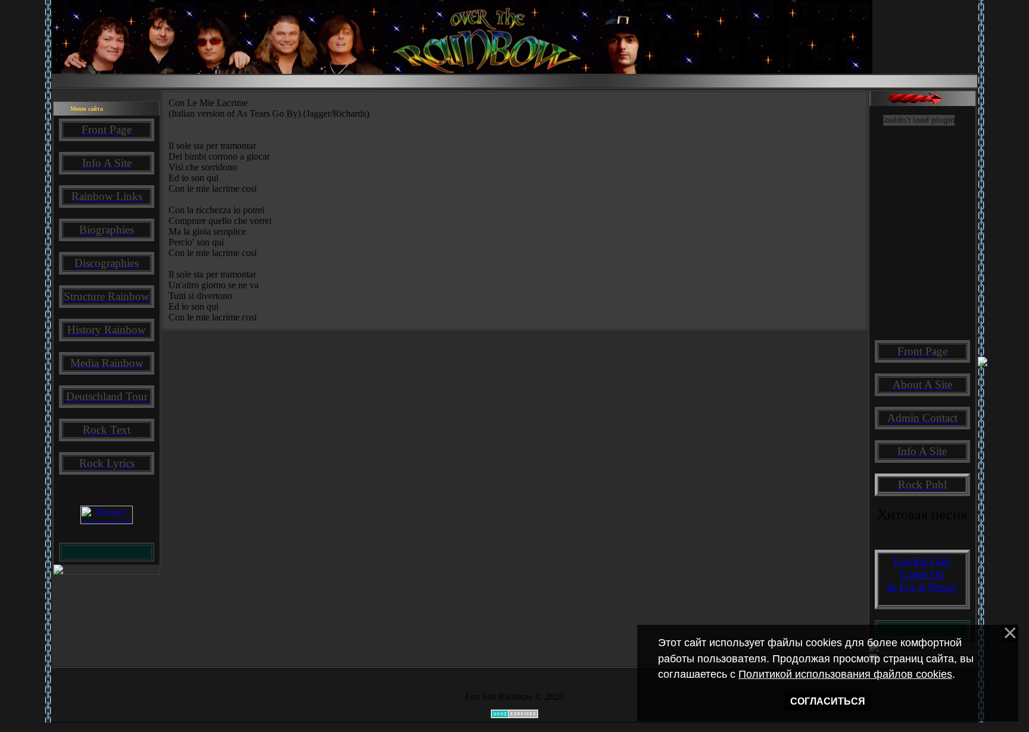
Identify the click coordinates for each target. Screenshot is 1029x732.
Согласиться (827, 701)
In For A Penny (922, 587)
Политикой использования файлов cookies (845, 674)
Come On (922, 574)
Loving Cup (922, 561)
